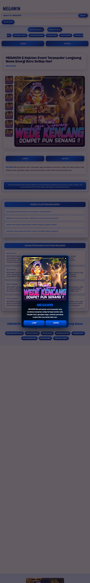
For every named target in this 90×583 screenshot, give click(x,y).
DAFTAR (56, 323)
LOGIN (34, 323)
